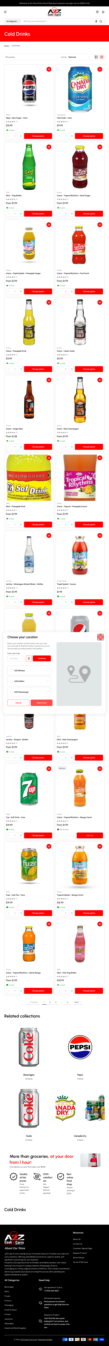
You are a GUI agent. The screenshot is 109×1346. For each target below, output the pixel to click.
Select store (42, 703)
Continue (42, 658)
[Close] (100, 637)
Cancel (18, 703)
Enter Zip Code (13, 653)
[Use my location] (29, 658)
